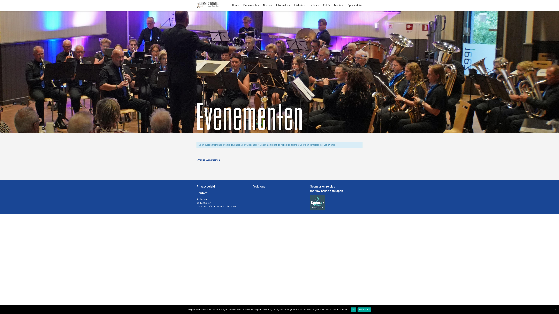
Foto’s (326, 5)
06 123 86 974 (204, 202)
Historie (299, 5)
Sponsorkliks (355, 5)
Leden (313, 5)
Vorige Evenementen (208, 160)
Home (235, 5)
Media (338, 5)
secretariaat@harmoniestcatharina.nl (216, 206)
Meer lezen (364, 309)
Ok (353, 309)
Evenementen (251, 5)
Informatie (282, 5)
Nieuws (267, 5)
